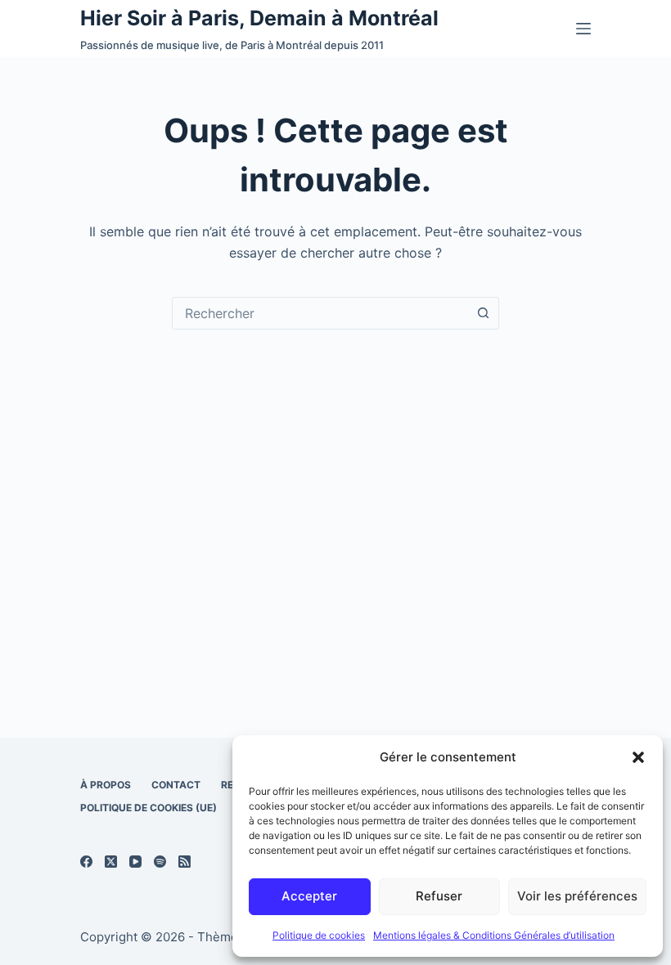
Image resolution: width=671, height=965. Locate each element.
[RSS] (184, 861)
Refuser (439, 896)
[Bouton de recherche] (482, 313)
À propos (105, 785)
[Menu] (583, 28)
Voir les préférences (577, 896)
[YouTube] (135, 861)
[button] (638, 757)
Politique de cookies (318, 935)
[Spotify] (160, 861)
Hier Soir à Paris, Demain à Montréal (259, 18)
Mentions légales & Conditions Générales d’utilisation (494, 935)
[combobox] (320, 313)
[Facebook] (86, 861)
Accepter (309, 896)
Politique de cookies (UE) (148, 807)
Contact (175, 785)
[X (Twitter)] (111, 861)
